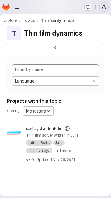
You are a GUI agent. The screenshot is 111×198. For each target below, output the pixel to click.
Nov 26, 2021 (64, 159)
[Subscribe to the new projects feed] (55, 47)
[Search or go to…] (87, 7)
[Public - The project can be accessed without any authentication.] (67, 128)
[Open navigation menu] (17, 7)
